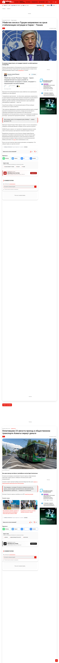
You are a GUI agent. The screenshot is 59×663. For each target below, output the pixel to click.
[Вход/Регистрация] (53, 2)
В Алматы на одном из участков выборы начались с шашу (28, 511)
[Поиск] (51, 2)
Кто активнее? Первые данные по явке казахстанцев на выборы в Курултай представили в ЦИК (11, 512)
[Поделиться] (56, 660)
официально (13, 428)
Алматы (6, 537)
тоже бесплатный (29, 494)
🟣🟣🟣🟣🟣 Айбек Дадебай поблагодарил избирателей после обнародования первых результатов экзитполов (49, 86)
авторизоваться (12, 183)
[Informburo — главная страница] (7, 2)
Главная (3, 8)
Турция (23, 166)
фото (15, 139)
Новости (8, 8)
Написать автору (53, 28)
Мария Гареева (13, 20)
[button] (52, 5)
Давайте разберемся (22, 2)
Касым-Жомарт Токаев (9, 166)
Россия (18, 166)
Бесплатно (26, 537)
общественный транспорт (15, 537)
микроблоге (21, 70)
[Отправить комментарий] (35, 187)
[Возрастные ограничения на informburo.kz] (48, 2)
